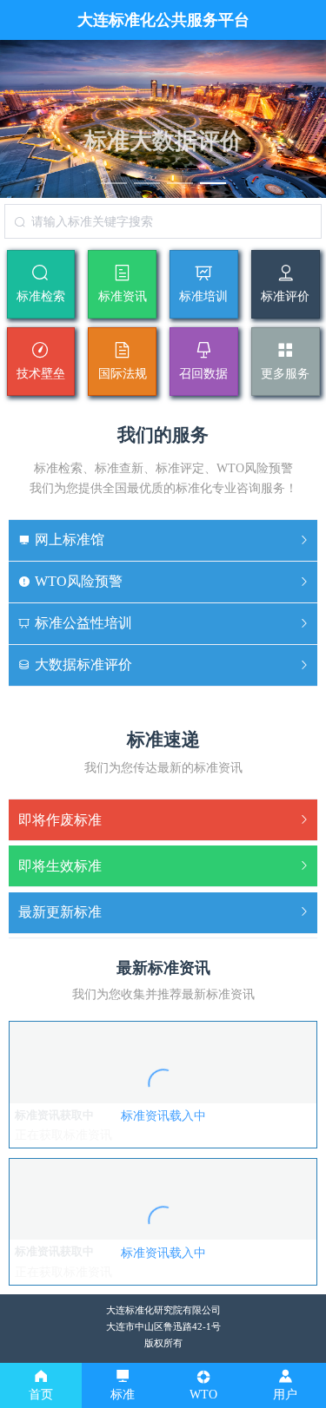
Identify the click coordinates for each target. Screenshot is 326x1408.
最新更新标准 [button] (60, 912)
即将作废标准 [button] (60, 820)
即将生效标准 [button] (60, 866)
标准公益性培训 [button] (83, 622)
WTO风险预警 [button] (79, 581)
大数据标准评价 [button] (83, 664)
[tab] (162, 541)
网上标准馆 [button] (69, 539)
